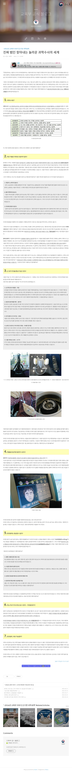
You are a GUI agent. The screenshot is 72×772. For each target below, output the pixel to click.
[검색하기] (68, 4)
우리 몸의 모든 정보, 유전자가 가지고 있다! (14, 697)
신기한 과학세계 (20, 685)
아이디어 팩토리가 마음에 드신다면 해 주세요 (36, 666)
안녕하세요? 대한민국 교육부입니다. (16, 747)
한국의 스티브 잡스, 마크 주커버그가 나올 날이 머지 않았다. (18, 688)
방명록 (32, 38)
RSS (39, 38)
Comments (8, 733)
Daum (35, 769)
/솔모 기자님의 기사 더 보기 (62, 661)
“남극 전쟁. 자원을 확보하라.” (11, 691)
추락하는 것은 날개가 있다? (10, 695)
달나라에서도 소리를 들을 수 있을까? (12, 693)
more (67, 706)
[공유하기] (10, 676)
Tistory (46, 769)
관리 (45, 38)
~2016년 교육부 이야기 (10, 685)
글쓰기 (26, 38)
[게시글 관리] (12, 676)
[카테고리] (4, 4)
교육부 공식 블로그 (36, 14)
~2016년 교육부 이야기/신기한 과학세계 (16, 49)
